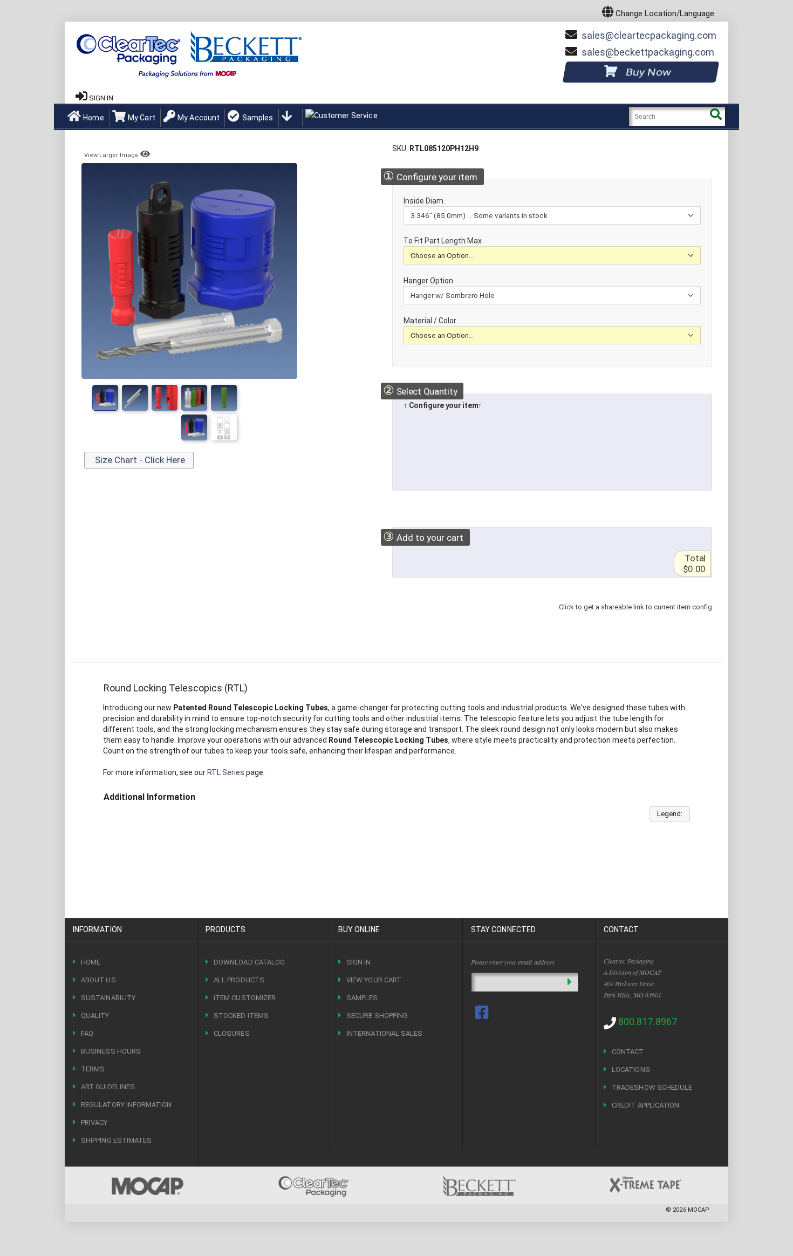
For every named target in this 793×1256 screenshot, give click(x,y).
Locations (631, 1069)
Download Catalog (249, 962)
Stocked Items (241, 1015)
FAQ (87, 1033)
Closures (232, 1033)
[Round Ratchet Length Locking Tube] (224, 427)
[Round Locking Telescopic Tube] (135, 398)
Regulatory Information (126, 1105)
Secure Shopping (377, 1015)
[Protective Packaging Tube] (224, 398)
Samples (257, 117)
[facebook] (482, 1012)
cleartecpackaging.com (649, 35)
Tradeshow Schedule (652, 1087)
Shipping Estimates (116, 1140)
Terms (93, 1069)
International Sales (384, 1033)
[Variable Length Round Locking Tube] (164, 398)
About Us (98, 980)
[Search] (715, 116)
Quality (95, 1015)
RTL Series (225, 772)
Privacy (94, 1122)
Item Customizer (245, 998)
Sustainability (108, 998)
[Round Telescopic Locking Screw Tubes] (194, 398)
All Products (239, 980)
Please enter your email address (513, 962)
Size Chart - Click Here (139, 459)
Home (93, 117)
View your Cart (373, 980)
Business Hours (111, 1051)
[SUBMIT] (569, 982)
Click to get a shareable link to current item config (635, 618)
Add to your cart (423, 536)
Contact (628, 1052)
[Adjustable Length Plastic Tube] (194, 427)
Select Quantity (420, 390)
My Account (198, 117)
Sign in (101, 98)
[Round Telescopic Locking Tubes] (105, 398)
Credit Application (645, 1105)
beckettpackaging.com (648, 52)
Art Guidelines (108, 1087)
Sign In (358, 962)
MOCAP (698, 1209)
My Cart (141, 117)
